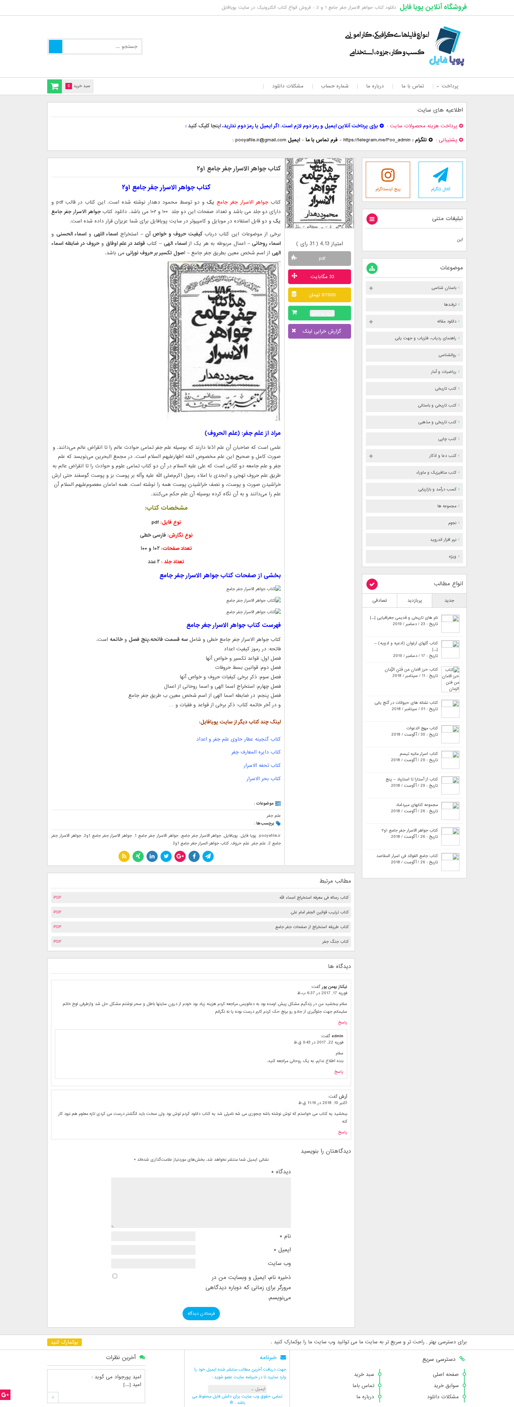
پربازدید (414, 600)
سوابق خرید (446, 1386)
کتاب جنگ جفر (335, 942)
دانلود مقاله (446, 321)
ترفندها (450, 305)
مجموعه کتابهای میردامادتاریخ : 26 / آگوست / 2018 (414, 808)
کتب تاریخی (445, 389)
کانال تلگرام (440, 189)
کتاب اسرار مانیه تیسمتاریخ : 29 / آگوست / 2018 (414, 757)
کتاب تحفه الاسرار (262, 765)
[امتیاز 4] (326, 235)
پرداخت (450, 86)
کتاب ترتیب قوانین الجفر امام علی (320, 912)
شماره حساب (335, 86)
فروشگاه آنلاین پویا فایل (433, 7)
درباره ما (375, 86)
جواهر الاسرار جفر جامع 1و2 (108, 836)
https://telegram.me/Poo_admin (377, 140)
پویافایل (231, 836)
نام (285, 1236)
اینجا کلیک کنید (204, 126)
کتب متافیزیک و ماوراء (436, 472)
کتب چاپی (447, 439)
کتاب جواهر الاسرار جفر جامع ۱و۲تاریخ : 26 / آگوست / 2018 (409, 833)
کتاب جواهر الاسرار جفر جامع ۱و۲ (239, 169)
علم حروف (240, 843)
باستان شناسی (443, 288)
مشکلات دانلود (288, 86)
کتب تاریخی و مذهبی (437, 422)
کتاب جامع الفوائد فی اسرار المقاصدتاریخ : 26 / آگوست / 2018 (407, 859)
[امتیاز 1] (308, 235)
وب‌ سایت (279, 1263)
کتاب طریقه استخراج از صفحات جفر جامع (312, 927)
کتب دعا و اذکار (442, 456)
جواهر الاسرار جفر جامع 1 (156, 836)
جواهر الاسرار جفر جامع (201, 836)
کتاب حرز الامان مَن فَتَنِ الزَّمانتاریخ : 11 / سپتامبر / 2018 (411, 672)
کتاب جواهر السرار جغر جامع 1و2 (201, 843)
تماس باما (363, 1386)
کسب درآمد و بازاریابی (437, 489)
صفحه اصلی (446, 1374)
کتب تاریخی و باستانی (437, 405)
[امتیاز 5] (332, 235)
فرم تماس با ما (322, 140)
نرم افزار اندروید (443, 540)
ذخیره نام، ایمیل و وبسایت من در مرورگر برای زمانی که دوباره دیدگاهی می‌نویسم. (248, 1287)
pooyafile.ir (270, 836)
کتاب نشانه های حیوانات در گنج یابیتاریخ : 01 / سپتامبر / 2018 (406, 706)
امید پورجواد (127, 1377)
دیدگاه (281, 1172)
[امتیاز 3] (320, 235)
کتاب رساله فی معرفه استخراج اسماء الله (314, 898)
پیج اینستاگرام (388, 189)
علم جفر (274, 816)
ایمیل (282, 1250)
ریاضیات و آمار (443, 372)
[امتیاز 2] (314, 235)
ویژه (452, 556)
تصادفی (379, 600)
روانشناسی (447, 355)
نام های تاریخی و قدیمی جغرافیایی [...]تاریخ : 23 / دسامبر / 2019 (404, 621)
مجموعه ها (446, 506)
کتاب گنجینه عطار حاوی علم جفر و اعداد (238, 739)
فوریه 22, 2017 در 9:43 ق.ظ (318, 1042)
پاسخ (342, 1022)
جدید (449, 600)
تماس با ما (412, 86)
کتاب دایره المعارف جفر (256, 752)
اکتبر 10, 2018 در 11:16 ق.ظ (322, 1103)
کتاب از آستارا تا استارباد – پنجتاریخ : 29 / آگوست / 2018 (412, 782)
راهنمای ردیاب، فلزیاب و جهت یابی (425, 338)
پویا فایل (248, 836)
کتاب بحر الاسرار (264, 779)
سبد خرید (364, 1374)
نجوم (452, 523)
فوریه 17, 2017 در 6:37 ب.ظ (322, 993)
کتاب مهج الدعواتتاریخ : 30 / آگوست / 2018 (414, 731)
